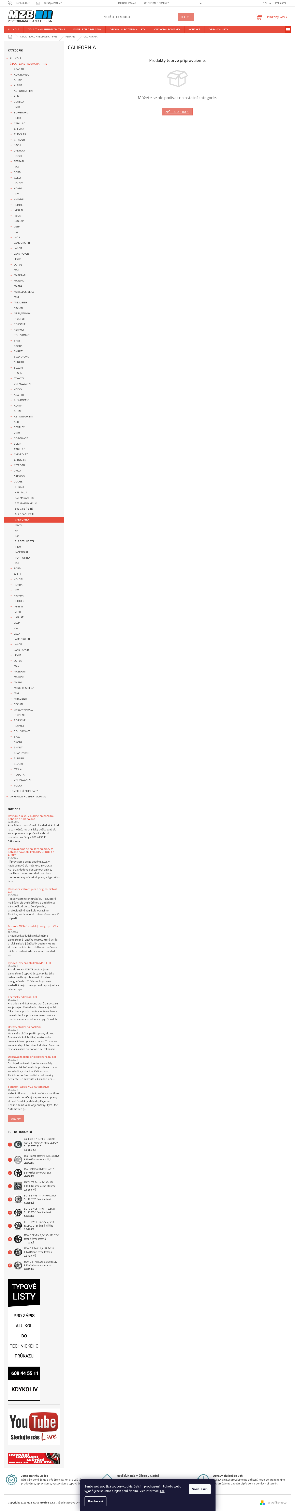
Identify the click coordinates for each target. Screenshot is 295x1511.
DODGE (18, 156)
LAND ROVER (21, 254)
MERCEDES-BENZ (24, 292)
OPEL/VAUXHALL (23, 314)
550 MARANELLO (24, 498)
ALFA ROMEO (21, 75)
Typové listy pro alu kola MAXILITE (30, 962)
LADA (17, 238)
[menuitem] (14, 29)
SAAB (17, 341)
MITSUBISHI (21, 303)
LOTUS (18, 265)
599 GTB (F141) (24, 509)
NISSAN (18, 308)
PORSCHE (20, 324)
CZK (265, 3)
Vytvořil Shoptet (277, 1503)
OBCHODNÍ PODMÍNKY (156, 3)
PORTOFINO (22, 558)
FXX (17, 536)
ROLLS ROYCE (22, 335)
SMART (18, 351)
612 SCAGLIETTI (24, 514)
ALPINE (18, 85)
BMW (17, 107)
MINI (16, 297)
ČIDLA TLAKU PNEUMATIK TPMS (28, 64)
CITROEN (19, 140)
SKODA (18, 346)
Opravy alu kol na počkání (24, 1026)
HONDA (18, 189)
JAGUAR (19, 221)
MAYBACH (20, 281)
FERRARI (19, 161)
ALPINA (18, 80)
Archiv (16, 1118)
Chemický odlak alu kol (22, 996)
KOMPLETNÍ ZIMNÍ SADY (24, 791)
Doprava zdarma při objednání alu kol (32, 1056)
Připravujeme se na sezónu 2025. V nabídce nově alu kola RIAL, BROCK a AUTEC (31, 852)
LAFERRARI (21, 552)
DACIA (17, 145)
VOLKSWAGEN (22, 384)
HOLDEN (19, 183)
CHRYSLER (20, 134)
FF (16, 531)
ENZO (18, 525)
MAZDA (18, 286)
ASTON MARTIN (23, 91)
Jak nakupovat (127, 3)
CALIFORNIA (22, 520)
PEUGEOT (20, 319)
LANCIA (18, 248)
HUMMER (19, 205)
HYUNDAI (19, 199)
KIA (16, 232)
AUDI (16, 96)
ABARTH (19, 69)
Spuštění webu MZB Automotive (28, 1086)
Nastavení (95, 1501)
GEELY (17, 178)
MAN (16, 270)
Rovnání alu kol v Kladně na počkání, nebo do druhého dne (31, 817)
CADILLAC (19, 124)
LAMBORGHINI (22, 243)
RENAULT (19, 330)
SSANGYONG (21, 357)
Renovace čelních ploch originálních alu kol (33, 890)
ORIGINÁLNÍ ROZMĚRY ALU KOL (28, 797)
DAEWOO (19, 151)
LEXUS (17, 259)
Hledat (186, 16)
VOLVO (18, 389)
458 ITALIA (21, 493)
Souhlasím (200, 1489)
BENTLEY (19, 102)
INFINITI (18, 210)
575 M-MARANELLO (26, 504)
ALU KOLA (15, 58)
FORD (17, 172)
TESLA (18, 373)
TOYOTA (19, 379)
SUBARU (19, 362)
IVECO (17, 216)
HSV (16, 194)
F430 (18, 547)
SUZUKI (18, 368)
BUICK (17, 118)
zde (162, 1491)
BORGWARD (21, 113)
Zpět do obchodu (177, 111)
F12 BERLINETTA (24, 541)
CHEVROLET (21, 129)
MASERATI (20, 275)
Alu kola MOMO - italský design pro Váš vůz (33, 927)
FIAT (16, 167)
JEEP (17, 227)
